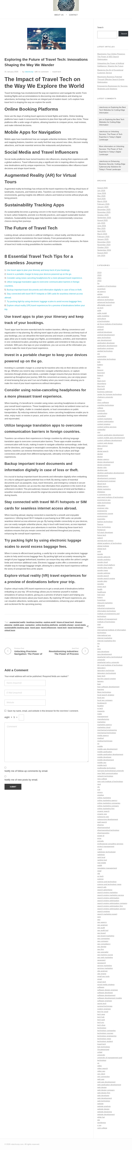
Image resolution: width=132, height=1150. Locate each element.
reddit (99, 865)
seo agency (102, 922)
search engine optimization (108, 901)
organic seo (102, 814)
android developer (104, 332)
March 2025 (102, 234)
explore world (50, 622)
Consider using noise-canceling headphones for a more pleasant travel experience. (44, 278)
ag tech (100, 308)
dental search (102, 451)
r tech (99, 849)
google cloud (102, 562)
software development (106, 995)
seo (98, 919)
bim (98, 378)
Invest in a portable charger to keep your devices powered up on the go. (39, 274)
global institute (103, 546)
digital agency (103, 486)
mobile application (104, 752)
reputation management (107, 868)
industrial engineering (106, 608)
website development (106, 1114)
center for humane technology (109, 394)
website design (103, 1109)
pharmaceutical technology (108, 830)
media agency (103, 735)
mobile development (105, 760)
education (101, 505)
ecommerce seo (103, 500)
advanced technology (106, 302)
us (98, 1063)
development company (106, 478)
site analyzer (102, 971)
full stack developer (105, 532)
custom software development (109, 440)
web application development (109, 1085)
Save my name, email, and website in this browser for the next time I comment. (43, 711)
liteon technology (104, 692)
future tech (101, 535)
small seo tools (103, 976)
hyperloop (101, 600)
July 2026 (101, 190)
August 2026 (102, 188)
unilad (99, 1052)
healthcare (101, 592)
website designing (104, 1112)
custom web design (105, 443)
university (101, 1055)
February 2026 (103, 204)
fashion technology (105, 522)
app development (104, 340)
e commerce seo (104, 494)
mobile (100, 746)
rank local (101, 857)
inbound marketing (105, 603)
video (99, 1066)
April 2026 (101, 199)
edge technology (104, 503)
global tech (101, 549)
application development (107, 346)
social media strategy (106, 984)
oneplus (100, 795)
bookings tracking (34, 622)
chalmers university (105, 397)
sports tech (101, 1003)
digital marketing (104, 489)
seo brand (101, 933)
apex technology (104, 337)
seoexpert (101, 960)
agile (99, 310)
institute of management (107, 619)
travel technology (75, 627)
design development (105, 462)
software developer (105, 993)
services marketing (105, 968)
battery (100, 365)
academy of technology (106, 286)
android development (106, 335)
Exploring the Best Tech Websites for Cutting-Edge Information (112, 110)
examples (101, 519)
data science (102, 446)
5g (98, 283)
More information (106, 146)
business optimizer (105, 392)
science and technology (107, 882)
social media (80, 625)
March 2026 (102, 201)
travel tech (56, 72)
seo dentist (101, 947)
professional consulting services (110, 844)
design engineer (103, 465)
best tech (101, 373)
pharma (100, 825)
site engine (101, 974)
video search (102, 1068)
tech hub (100, 1017)
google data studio (104, 568)
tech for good (102, 1012)
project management (105, 846)
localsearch (102, 703)
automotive (101, 356)
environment (102, 516)
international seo (104, 635)
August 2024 (102, 253)
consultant (101, 416)
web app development (106, 1082)
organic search (103, 811)
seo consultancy (103, 944)
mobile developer (104, 757)
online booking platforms (47, 625)
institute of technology (106, 622)
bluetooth (101, 389)
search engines (103, 911)
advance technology (105, 300)
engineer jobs (102, 508)
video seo (101, 1071)
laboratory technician (105, 670)
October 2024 (103, 247)
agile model (102, 313)
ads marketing (103, 297)
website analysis (104, 1106)
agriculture (101, 319)
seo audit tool (102, 930)
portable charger (66, 625)
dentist (100, 454)
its (98, 646)
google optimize (103, 573)
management (102, 716)
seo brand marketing (105, 936)
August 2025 (102, 220)
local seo (101, 697)
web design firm (103, 1093)
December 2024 (103, 242)
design (100, 457)
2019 (99, 272)
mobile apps (18, 625)
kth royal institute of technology (110, 665)
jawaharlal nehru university (108, 662)
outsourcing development (107, 819)
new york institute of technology (110, 781)
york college (102, 1128)
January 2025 (103, 239)
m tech (100, 708)
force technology (104, 527)
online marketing (104, 798)
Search (100, 27)
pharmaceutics (103, 833)
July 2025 (101, 223)
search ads (101, 887)
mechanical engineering (107, 730)
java (99, 649)
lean (99, 684)
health (99, 589)
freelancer (101, 530)
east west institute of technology (110, 497)
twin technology (103, 1047)
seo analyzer (102, 925)
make (99, 714)
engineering (102, 511)
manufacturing (103, 719)
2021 (99, 278)
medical (100, 738)
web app (100, 1079)
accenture (101, 289)
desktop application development (110, 473)
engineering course (105, 513)
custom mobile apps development (111, 438)
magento (101, 711)
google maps (102, 570)
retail (99, 871)
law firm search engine (106, 679)
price (99, 838)
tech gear (101, 1014)
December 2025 (103, 209)
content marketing (104, 419)
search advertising (104, 890)
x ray (99, 1125)
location (100, 706)
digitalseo (101, 492)
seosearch (101, 963)
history (100, 597)
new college (102, 779)
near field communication (107, 773)
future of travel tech (65, 622)
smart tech (101, 982)
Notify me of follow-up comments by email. (26, 771)
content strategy (103, 424)
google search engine (106, 578)
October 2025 (103, 215)
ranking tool (102, 860)
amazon (100, 327)
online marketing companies (108, 803)
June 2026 (101, 193)
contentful (101, 429)
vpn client (101, 1074)
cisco (99, 400)
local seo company (105, 700)
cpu (98, 432)
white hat (101, 1117)
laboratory (101, 668)
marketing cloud (103, 727)
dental (99, 448)
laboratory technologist (106, 673)
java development (104, 654)
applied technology (105, 351)
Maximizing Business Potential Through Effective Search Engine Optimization (110, 79)
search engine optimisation (108, 898)
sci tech (100, 876)
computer (101, 411)
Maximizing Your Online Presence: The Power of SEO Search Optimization (111, 56)
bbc (98, 367)
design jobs (102, 467)
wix (98, 1120)
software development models (109, 998)
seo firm (100, 949)
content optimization (105, 421)
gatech (100, 538)
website (100, 1104)
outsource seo (103, 817)
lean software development (108, 687)
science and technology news (109, 884)
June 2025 (101, 226)
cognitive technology (105, 405)
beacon (100, 370)
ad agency (101, 291)
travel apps (35, 627)
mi (98, 744)
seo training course (105, 955)
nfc (98, 787)
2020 (99, 275)
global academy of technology (109, 543)
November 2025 (103, 212)
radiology (101, 855)
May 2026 (101, 196)
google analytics (103, 559)
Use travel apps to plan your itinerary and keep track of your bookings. (38, 270)
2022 (99, 281)
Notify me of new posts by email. (21, 779)
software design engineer (107, 990)
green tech (101, 587)
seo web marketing (105, 957)
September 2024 (104, 250)
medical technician (104, 741)
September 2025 (104, 218)
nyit (98, 790)
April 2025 (101, 231)
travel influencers (48, 627)
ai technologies (103, 321)
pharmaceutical (103, 827)
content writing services (106, 427)
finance (100, 524)
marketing (101, 722)
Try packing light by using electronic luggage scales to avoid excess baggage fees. (44, 301)
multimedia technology (106, 768)
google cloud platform (106, 565)
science (100, 879)
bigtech (100, 375)
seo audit (101, 928)
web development (104, 1098)
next (99, 784)
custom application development (110, 435)
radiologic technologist (106, 852)
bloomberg (101, 383)
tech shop (101, 1025)
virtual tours (10, 630)
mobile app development (107, 749)
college (100, 408)
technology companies (106, 1030)
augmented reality (17, 622)
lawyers (100, 681)
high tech (101, 595)
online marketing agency (107, 800)
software (100, 987)
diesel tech (101, 484)
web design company (106, 1090)
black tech (101, 381)
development (102, 476)
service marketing (104, 965)
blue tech (101, 386)
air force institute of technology (109, 324)
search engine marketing (107, 892)
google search (103, 576)
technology (101, 1028)
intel (99, 624)
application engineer (105, 348)
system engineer (104, 1009)
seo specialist (102, 952)
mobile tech (102, 765)
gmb (99, 551)
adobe (99, 294)
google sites (102, 581)
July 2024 (101, 255)
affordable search (104, 305)
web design (102, 1087)
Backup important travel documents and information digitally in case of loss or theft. (44, 290)
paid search (102, 822)
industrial (101, 605)
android (100, 329)
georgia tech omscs (105, 540)
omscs (100, 792)
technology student (105, 1041)
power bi (100, 836)
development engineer (106, 481)
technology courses (105, 1033)
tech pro (100, 1022)
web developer (103, 1095)
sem (99, 917)
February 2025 (103, 237)
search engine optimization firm (110, 906)
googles (100, 584)
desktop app (102, 470)
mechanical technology (106, 733)
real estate (101, 863)
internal (100, 627)
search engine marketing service (110, 895)
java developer (103, 651)
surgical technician (104, 1006)
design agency (103, 459)
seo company (102, 941)
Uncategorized (103, 1049)
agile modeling (103, 316)
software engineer (104, 1001)
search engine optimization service (111, 909)
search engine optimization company (112, 903)
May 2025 (101, 228)
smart (99, 979)
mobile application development (110, 754)
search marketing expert (107, 914)
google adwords (103, 557)
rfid (98, 873)
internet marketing (104, 638)
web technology (103, 1101)
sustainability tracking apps (17, 627)
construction (102, 413)
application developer (106, 343)
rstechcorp (29, 72)
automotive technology (106, 359)
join (100, 119)
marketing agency (104, 725)
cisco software (103, 402)
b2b (98, 362)
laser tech (101, 676)
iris (98, 643)
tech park (101, 1020)
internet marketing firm (106, 641)
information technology (106, 611)
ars (98, 354)
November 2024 (103, 245)
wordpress (101, 1123)
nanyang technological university (110, 771)
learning (100, 689)
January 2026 (103, 207)
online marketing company (108, 806)
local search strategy (105, 695)
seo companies (103, 938)
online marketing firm (105, 808)
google (100, 554)
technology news (104, 1039)
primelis (100, 841)
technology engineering (106, 1036)
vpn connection (103, 1076)
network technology (105, 776)
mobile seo (101, 762)
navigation (30, 625)
